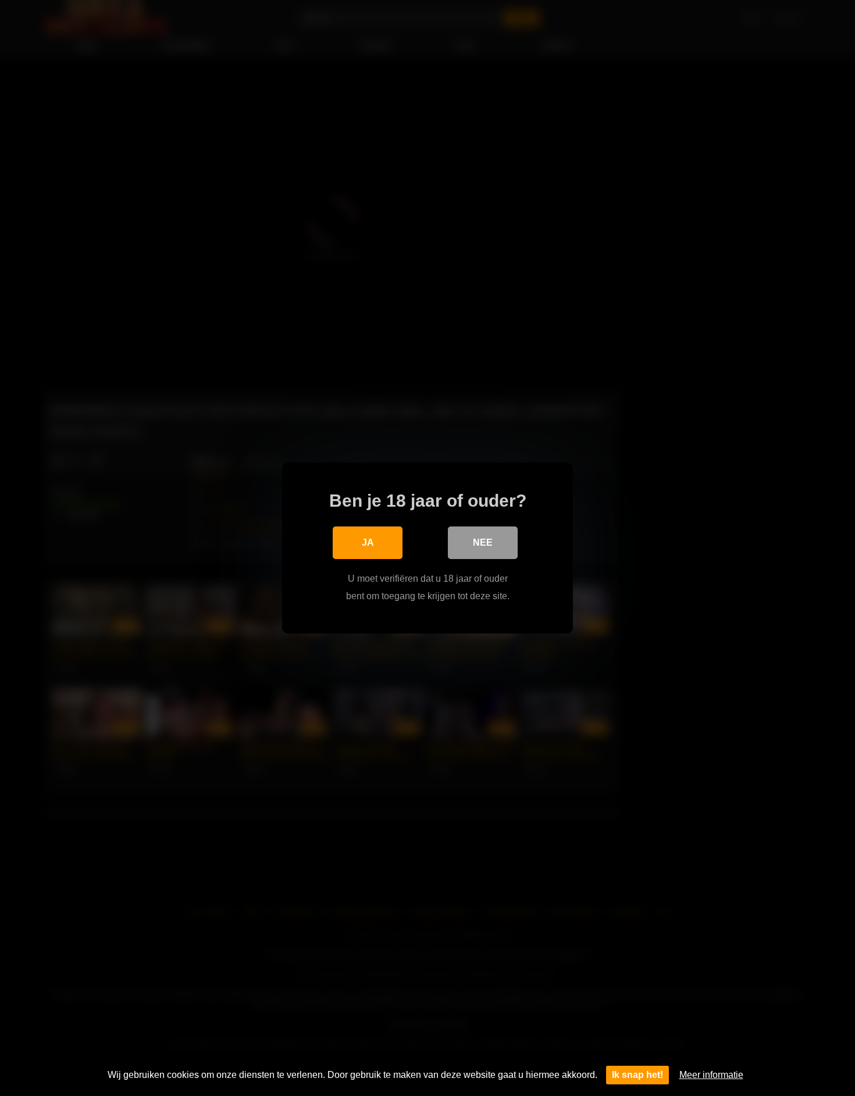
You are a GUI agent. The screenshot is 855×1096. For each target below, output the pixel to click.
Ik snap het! (637, 1075)
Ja (368, 542)
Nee (483, 542)
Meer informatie (711, 1075)
